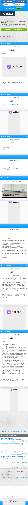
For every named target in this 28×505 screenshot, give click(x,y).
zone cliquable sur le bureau (20, 431)
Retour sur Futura (7, 1)
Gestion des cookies (20, 496)
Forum (5, 19)
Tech (12, 474)
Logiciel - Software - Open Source (17, 24)
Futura (4, 496)
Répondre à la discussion (14, 29)
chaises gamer (13, 478)
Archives (9, 496)
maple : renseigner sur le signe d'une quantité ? (12, 443)
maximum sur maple (6, 464)
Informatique (4, 24)
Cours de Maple (4, 450)
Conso (13, 496)
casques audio (24, 477)
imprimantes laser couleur (13, 477)
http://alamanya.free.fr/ (11, 104)
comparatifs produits (8, 476)
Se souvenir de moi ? (11, 8)
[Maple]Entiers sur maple (7, 438)
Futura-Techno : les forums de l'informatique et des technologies (13, 22)
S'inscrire (21, 1)
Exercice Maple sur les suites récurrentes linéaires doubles (13, 457)
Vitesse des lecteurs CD (6, 431)
